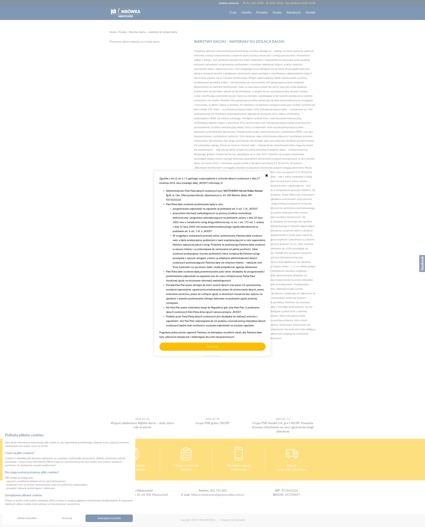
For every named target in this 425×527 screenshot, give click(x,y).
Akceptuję (212, 346)
